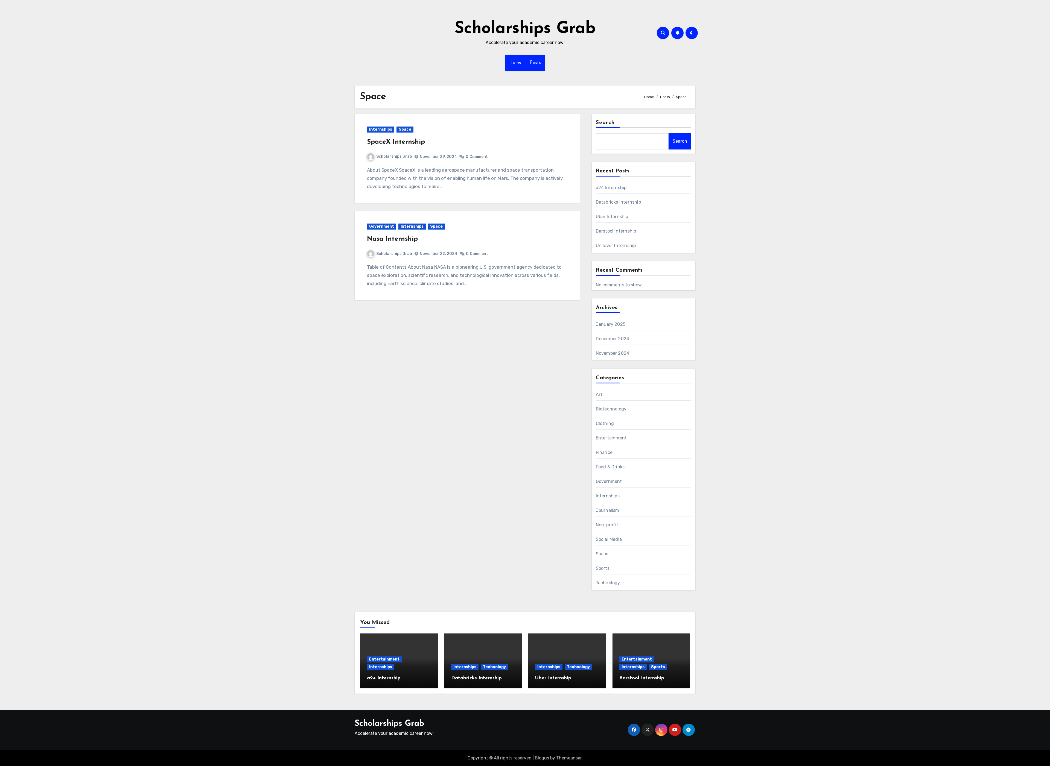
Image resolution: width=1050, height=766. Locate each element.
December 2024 (612, 338)
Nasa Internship (392, 239)
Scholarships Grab (525, 29)
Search (605, 122)
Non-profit (607, 524)
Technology (608, 582)
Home (515, 62)
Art (599, 394)
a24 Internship (611, 187)
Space (405, 129)
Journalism (607, 510)
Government (381, 226)
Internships (380, 129)
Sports (602, 568)
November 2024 (612, 353)
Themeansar (569, 758)
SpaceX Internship (396, 142)
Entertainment (611, 438)
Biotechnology (611, 409)
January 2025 (610, 324)
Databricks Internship (618, 202)
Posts (535, 62)
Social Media (609, 539)
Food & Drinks (610, 466)
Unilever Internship (616, 245)
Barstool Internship (616, 231)
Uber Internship (612, 216)
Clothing (605, 423)
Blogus (542, 758)
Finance (604, 452)
